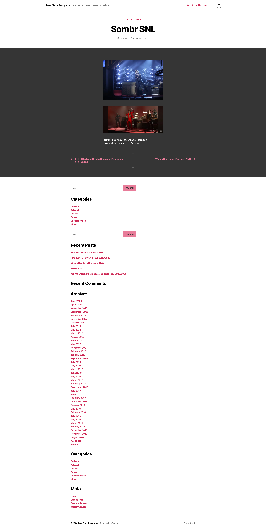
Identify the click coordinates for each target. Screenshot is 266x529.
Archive (198, 5)
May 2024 (76, 330)
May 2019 (76, 365)
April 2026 (76, 304)
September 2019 (79, 358)
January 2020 (78, 355)
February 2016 (78, 412)
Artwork (75, 210)
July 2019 (76, 362)
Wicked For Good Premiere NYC (87, 263)
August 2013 (77, 437)
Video (74, 224)
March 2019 (77, 369)
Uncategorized (78, 220)
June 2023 (76, 340)
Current (189, 5)
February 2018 (78, 383)
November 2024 (79, 319)
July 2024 (76, 326)
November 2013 (79, 434)
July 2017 (76, 390)
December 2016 (79, 401)
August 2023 (77, 337)
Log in (74, 496)
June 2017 (76, 394)
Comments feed (79, 503)
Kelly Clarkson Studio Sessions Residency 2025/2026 (99, 274)
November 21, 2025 (140, 38)
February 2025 (78, 315)
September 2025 (79, 312)
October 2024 (78, 322)
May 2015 (76, 419)
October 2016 (78, 405)
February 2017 (78, 398)
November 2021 (79, 347)
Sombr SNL (76, 268)
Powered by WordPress (110, 523)
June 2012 (76, 444)
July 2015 (76, 416)
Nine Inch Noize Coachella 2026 (87, 252)
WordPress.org (78, 507)
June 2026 (76, 301)
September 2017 (79, 387)
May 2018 (76, 376)
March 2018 (77, 380)
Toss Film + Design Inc (58, 5)
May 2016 (76, 408)
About (207, 5)
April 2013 (76, 441)
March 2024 (77, 333)
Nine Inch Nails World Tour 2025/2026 (90, 258)
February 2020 (78, 351)
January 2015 (78, 426)
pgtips (125, 38)
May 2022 (76, 344)
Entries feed (77, 499)
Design (138, 20)
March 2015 (77, 423)
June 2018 (76, 373)
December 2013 (79, 430)
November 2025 (79, 308)
